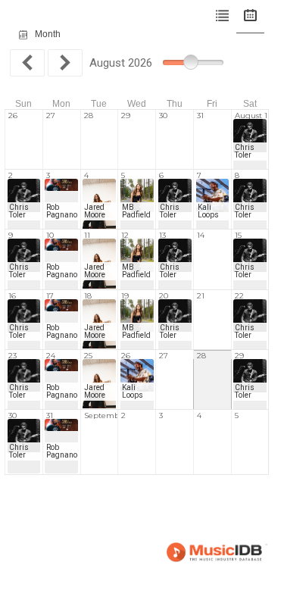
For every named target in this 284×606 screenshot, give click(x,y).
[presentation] (222, 16)
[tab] (222, 16)
